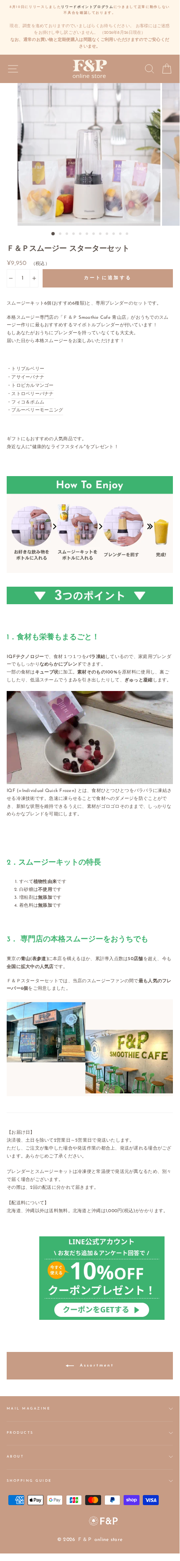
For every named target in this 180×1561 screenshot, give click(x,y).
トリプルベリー (27, 369)
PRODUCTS (20, 1433)
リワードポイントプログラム (87, 7)
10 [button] (114, 234)
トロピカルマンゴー (32, 385)
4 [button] (74, 234)
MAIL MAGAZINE (28, 1408)
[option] (90, 27)
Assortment (95, 1365)
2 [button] (61, 234)
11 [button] (121, 234)
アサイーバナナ (27, 377)
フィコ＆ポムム (27, 402)
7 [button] (94, 234)
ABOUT (15, 1456)
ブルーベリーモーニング (37, 410)
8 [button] (101, 234)
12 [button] (128, 234)
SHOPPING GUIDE (29, 1481)
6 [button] (88, 234)
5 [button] (81, 234)
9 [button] (108, 234)
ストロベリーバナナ (32, 394)
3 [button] (68, 234)
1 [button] (53, 234)
